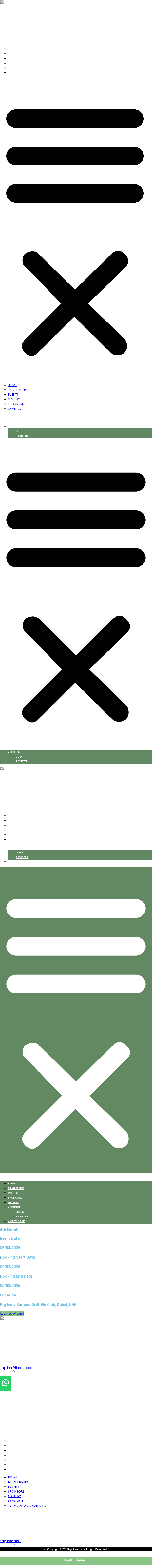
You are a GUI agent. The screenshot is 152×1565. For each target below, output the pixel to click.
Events (17, 58)
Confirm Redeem (76, 1560)
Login (20, 431)
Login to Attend (12, 1313)
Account (16, 426)
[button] (75, 229)
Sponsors (20, 68)
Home (16, 49)
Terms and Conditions (27, 1469)
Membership (21, 53)
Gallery (18, 63)
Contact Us (21, 72)
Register (22, 436)
